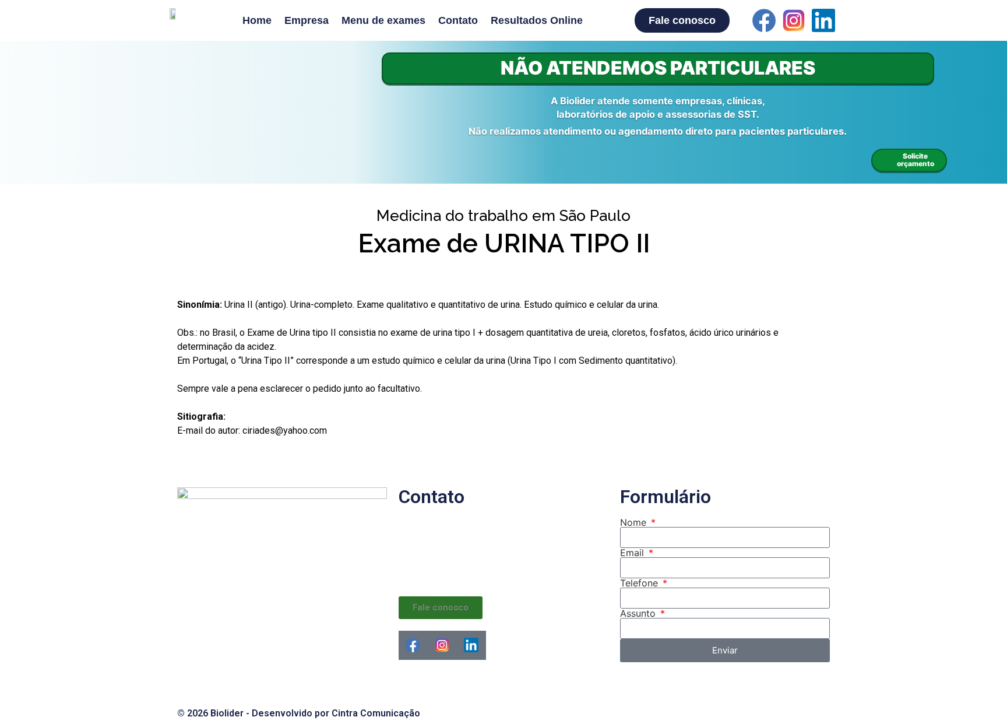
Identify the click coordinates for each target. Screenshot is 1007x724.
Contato (458, 20)
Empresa (306, 20)
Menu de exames (383, 20)
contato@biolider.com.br (475, 568)
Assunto (639, 613)
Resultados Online (537, 20)
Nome (634, 522)
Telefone (640, 583)
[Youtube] (853, 20)
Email (633, 552)
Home (257, 20)
